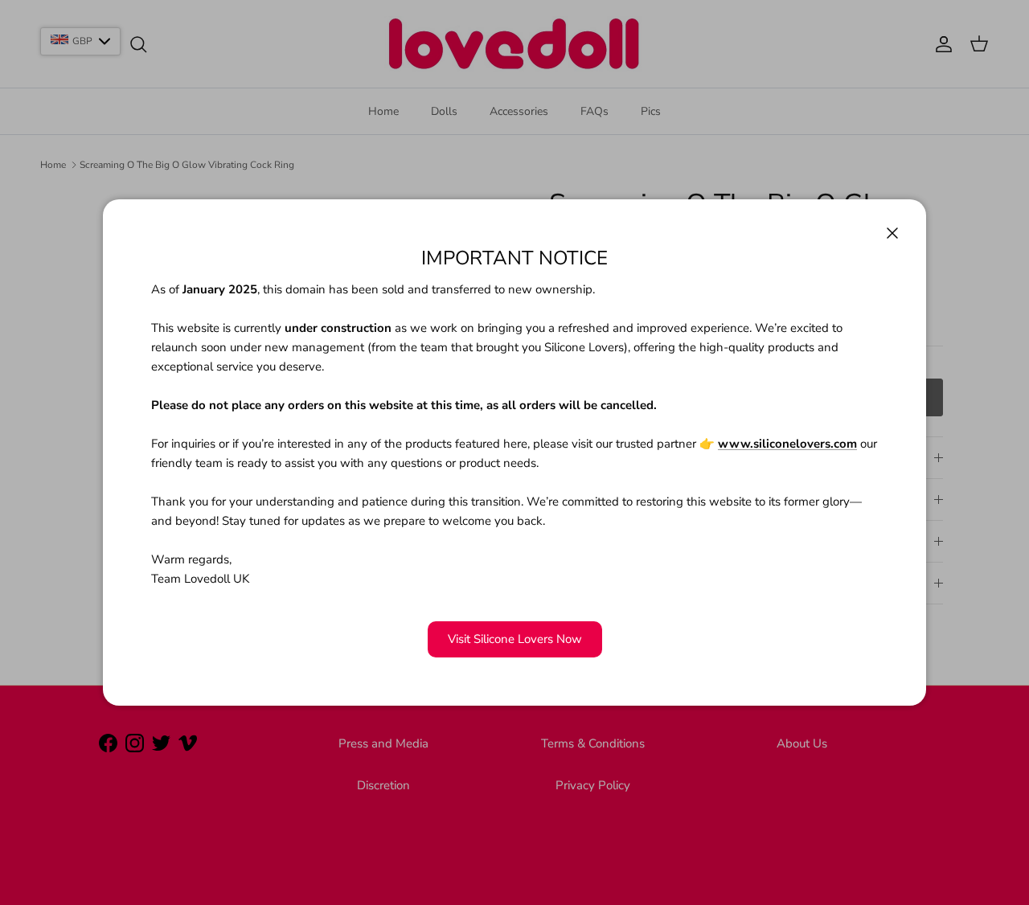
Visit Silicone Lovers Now (515, 639)
